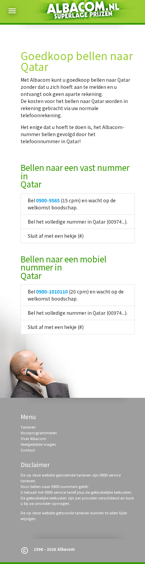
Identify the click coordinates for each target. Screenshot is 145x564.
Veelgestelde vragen (38, 444)
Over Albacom (33, 438)
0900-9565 (48, 200)
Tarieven (28, 427)
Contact (28, 450)
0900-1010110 (52, 291)
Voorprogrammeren (39, 432)
